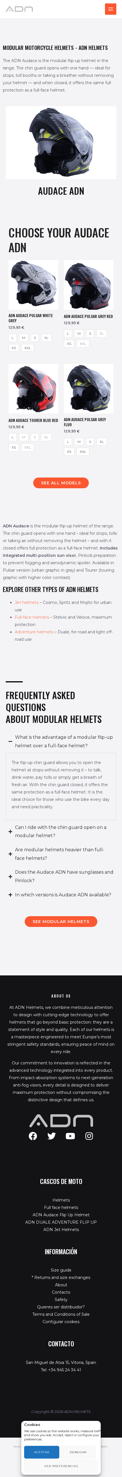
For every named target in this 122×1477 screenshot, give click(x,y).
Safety (61, 1299)
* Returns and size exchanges (61, 1277)
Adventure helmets (34, 631)
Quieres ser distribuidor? (61, 1307)
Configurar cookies (61, 1321)
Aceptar (41, 1452)
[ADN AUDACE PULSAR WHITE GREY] (33, 285)
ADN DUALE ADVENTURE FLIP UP (61, 1222)
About (61, 1284)
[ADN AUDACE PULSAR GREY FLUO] (88, 388)
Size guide (61, 1270)
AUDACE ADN (61, 190)
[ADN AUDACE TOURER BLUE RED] (33, 388)
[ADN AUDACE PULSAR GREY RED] (88, 285)
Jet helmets (27, 602)
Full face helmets (61, 1207)
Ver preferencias (61, 1466)
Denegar (78, 1452)
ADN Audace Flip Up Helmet (61, 1214)
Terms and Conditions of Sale (61, 1314)
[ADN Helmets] (19, 8)
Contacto (61, 1292)
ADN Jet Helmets (61, 1229)
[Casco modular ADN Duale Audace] (61, 142)
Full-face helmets (32, 617)
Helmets (61, 1200)
